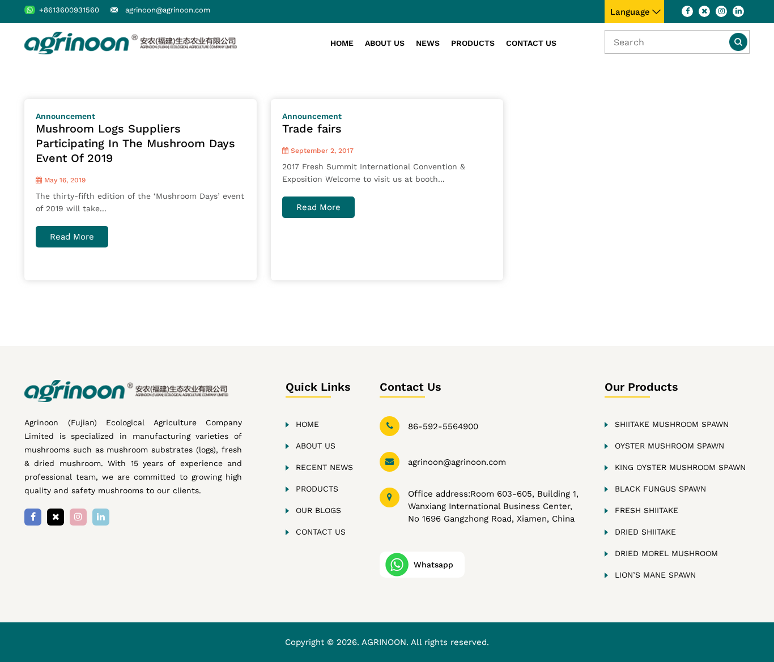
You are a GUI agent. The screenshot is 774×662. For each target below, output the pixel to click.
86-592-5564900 (443, 426)
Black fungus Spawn (660, 488)
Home (342, 43)
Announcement (65, 116)
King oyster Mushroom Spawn (680, 467)
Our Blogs (318, 510)
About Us (385, 43)
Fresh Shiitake (646, 510)
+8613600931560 (69, 10)
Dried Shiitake (645, 531)
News (428, 43)
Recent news (324, 467)
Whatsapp (433, 564)
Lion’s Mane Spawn (655, 574)
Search (738, 42)
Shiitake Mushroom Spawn (672, 424)
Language (630, 12)
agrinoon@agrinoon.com (167, 10)
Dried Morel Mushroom (666, 553)
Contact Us (531, 43)
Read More (72, 237)
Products (473, 43)
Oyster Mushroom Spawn (669, 445)
